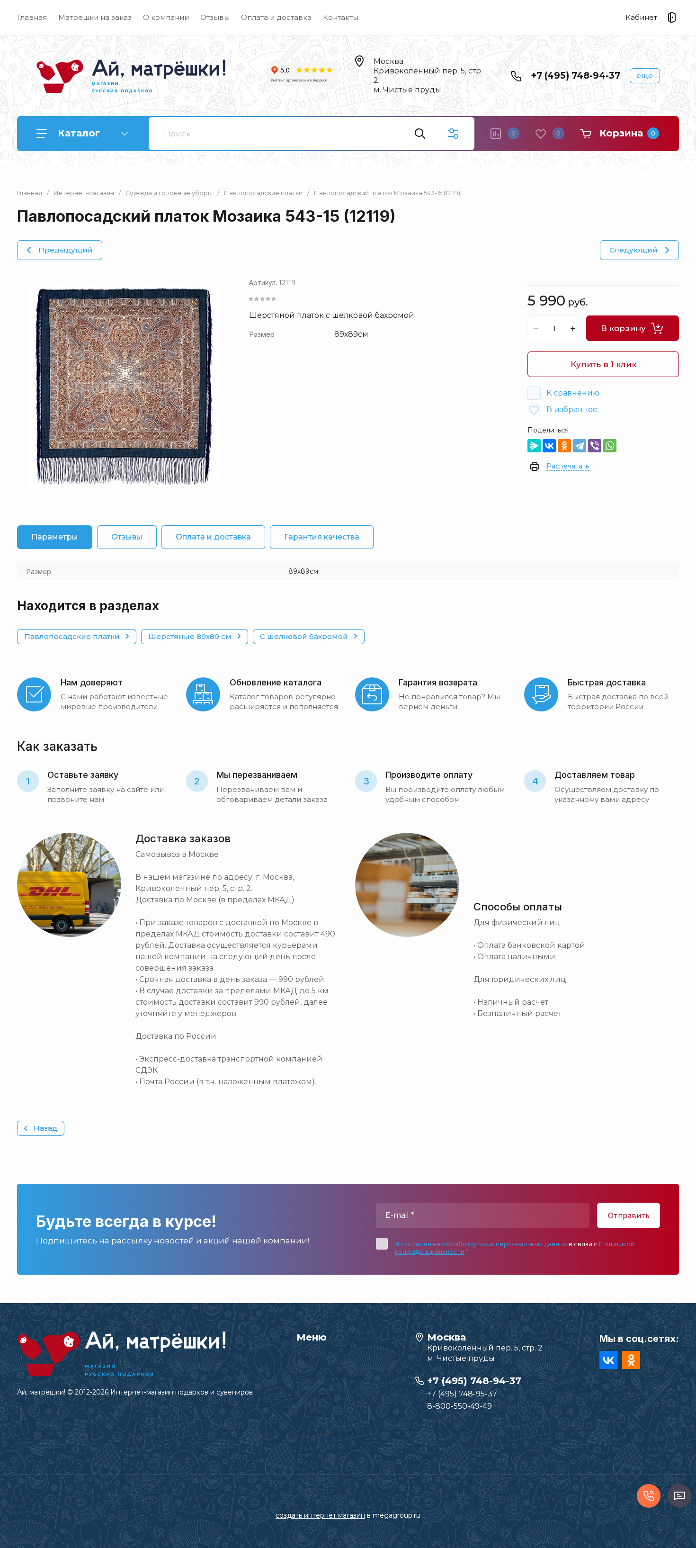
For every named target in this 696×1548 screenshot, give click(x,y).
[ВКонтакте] (549, 445)
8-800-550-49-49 (459, 1406)
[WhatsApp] (609, 445)
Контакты (340, 17)
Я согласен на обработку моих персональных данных (481, 1244)
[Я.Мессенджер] (534, 445)
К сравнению (572, 392)
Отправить (629, 1215)
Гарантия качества (321, 536)
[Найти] (420, 133)
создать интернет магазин (320, 1515)
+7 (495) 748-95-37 (462, 1393)
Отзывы (215, 17)
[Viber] (594, 445)
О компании (166, 17)
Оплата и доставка (276, 17)
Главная (32, 17)
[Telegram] (579, 445)
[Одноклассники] (564, 445)
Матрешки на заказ (95, 17)
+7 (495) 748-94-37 (575, 75)
